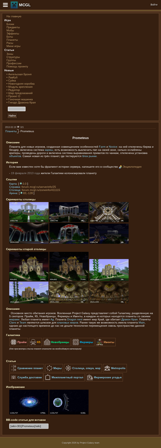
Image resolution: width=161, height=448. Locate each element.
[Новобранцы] (57, 345)
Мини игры (13, 46)
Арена (13, 193)
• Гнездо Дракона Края (21, 102)
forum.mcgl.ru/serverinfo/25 (39, 186)
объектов (15, 156)
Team (22, 322)
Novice (113, 146)
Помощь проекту (17, 66)
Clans (12, 322)
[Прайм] (18, 345)
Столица (14, 189)
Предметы (13, 27)
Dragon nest (74, 319)
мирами (14, 319)
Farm (102, 146)
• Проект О (13, 96)
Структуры (13, 57)
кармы (49, 149)
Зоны (9, 53)
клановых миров (67, 322)
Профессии (13, 63)
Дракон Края (129, 319)
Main (142, 322)
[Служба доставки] (26, 380)
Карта (13, 183)
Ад (52, 319)
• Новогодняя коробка (20, 83)
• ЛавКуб (11, 77)
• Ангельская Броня (19, 74)
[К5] (35, 345)
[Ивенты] (105, 345)
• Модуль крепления (19, 86)
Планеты (12, 39)
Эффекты (12, 33)
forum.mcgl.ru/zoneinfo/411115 (41, 189)
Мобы (10, 30)
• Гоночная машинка (19, 99)
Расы (9, 42)
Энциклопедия (132, 166)
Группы (11, 60)
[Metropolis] (115, 371)
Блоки (10, 24)
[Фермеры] (83, 345)
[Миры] (54, 371)
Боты (9, 36)
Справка (14, 186)
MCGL (25, 5)
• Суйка (11, 80)
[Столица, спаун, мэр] (83, 371)
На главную (13, 16)
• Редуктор (13, 89)
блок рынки (89, 156)
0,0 (25, 183)
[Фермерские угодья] (104, 380)
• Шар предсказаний (19, 93)
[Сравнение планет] (26, 371)
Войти (154, 4)
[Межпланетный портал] (64, 380)
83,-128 (28, 193)
